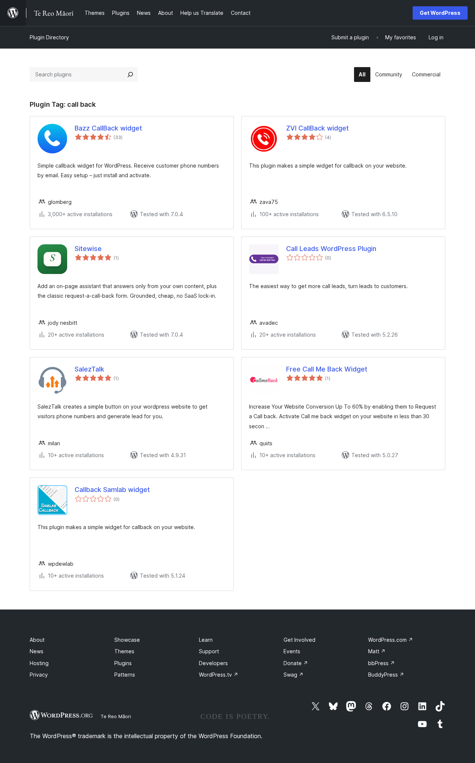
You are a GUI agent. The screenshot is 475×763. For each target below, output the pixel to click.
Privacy (39, 674)
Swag (294, 674)
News (36, 651)
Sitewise (88, 248)
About (37, 640)
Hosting (39, 663)
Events (292, 651)
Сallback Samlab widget (112, 489)
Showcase (127, 640)
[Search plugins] (130, 74)
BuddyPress (386, 674)
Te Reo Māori (116, 716)
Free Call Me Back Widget (326, 369)
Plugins (123, 663)
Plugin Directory (49, 37)
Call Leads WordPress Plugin (331, 248)
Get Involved (299, 640)
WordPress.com (390, 640)
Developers (213, 663)
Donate (296, 663)
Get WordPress (440, 13)
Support (209, 651)
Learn (206, 640)
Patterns (124, 674)
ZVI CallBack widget (317, 128)
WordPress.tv (218, 674)
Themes (124, 651)
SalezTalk (89, 369)
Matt (377, 651)
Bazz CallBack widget (108, 128)
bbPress (381, 663)
